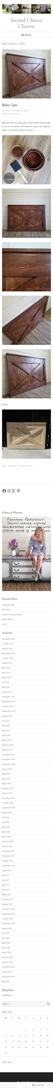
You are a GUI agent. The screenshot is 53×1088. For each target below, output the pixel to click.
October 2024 (7, 658)
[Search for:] (26, 1004)
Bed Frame (6, 610)
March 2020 (7, 740)
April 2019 (6, 779)
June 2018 (6, 822)
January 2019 (7, 793)
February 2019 (7, 789)
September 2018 (8, 808)
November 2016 (8, 914)
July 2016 (5, 933)
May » (10, 1062)
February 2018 (7, 842)
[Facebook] (4, 491)
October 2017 (7, 861)
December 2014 (8, 977)
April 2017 (6, 890)
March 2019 (6, 784)
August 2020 (7, 716)
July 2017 (5, 875)
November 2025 (8, 639)
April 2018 (6, 832)
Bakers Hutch (7, 619)
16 (6, 1041)
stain (22, 466)
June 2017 (5, 880)
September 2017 (8, 866)
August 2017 (7, 871)
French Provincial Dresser (12, 615)
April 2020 (6, 736)
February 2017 (7, 900)
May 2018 (6, 827)
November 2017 (8, 856)
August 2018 (7, 813)
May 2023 (6, 668)
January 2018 (7, 847)
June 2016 (6, 938)
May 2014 (6, 982)
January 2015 (7, 972)
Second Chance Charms (27, 23)
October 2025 (7, 644)
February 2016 (7, 958)
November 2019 (8, 760)
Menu (28, 35)
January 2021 (7, 692)
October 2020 (8, 707)
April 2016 (6, 948)
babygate (13, 466)
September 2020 (9, 711)
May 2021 (6, 687)
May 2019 (6, 774)
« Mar (4, 1062)
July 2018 (5, 818)
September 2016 (8, 924)
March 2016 (6, 953)
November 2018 (8, 798)
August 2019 (7, 769)
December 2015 (8, 967)
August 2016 (7, 929)
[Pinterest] (18, 491)
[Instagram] (9, 491)
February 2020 (8, 745)
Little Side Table (8, 605)
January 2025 (7, 649)
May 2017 (6, 885)
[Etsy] (14, 491)
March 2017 (6, 895)
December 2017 (8, 851)
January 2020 (7, 750)
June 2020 (6, 726)
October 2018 (7, 803)
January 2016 (7, 962)
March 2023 (7, 678)
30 (6, 1053)
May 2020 (6, 731)
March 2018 (6, 837)
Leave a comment (10, 114)
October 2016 (7, 919)
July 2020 (6, 721)
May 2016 (6, 943)
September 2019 (8, 765)
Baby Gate (9, 104)
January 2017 (7, 904)
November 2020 (8, 702)
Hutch (4, 624)
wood (29, 466)
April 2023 (6, 673)
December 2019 (8, 755)
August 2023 (7, 663)
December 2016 (8, 909)
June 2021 (5, 683)
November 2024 (8, 654)
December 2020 (8, 697)
